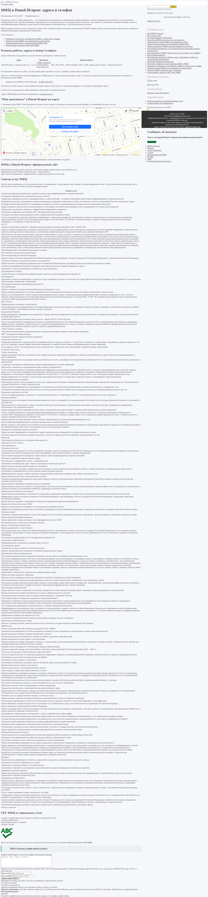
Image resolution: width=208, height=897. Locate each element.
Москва (150, 148)
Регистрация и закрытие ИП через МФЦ (22, 45)
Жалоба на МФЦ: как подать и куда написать (166, 40)
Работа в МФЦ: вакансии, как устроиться (164, 70)
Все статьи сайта (154, 36)
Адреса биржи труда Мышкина (160, 103)
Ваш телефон (6, 876)
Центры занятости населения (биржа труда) (165, 101)
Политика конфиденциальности (160, 62)
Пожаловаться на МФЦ (157, 155)
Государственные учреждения (159, 38)
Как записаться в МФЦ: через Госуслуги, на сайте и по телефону (174, 53)
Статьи (150, 153)
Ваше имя (5, 873)
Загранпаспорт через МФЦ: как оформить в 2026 (167, 42)
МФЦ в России (153, 146)
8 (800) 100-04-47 (44, 63)
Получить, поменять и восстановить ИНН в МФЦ (168, 64)
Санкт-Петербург (154, 150)
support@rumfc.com (192, 127)
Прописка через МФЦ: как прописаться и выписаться (28, 41)
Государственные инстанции (159, 161)
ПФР (149, 159)
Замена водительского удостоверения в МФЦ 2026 (26, 43)
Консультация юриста (156, 55)
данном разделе (46, 94)
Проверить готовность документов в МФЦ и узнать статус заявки (33, 39)
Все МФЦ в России (155, 33)
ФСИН (150, 157)
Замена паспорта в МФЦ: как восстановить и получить (170, 46)
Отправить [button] (151, 142)
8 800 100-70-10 (153, 21)
